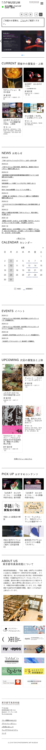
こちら (23, 20)
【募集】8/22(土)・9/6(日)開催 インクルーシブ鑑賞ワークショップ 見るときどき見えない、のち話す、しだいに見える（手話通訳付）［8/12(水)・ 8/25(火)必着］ (21, 230)
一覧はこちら (20, 238)
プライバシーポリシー (9, 724)
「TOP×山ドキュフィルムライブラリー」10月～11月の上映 (19, 160)
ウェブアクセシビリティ (10, 730)
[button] (22, 55)
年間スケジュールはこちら (23, 459)
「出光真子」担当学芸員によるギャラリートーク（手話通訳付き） (21, 335)
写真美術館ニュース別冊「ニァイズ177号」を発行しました (19, 183)
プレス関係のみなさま (9, 720)
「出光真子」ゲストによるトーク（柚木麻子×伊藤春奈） (18, 341)
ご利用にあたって (8, 727)
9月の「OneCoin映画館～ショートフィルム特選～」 (16, 189)
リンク (4, 733)
